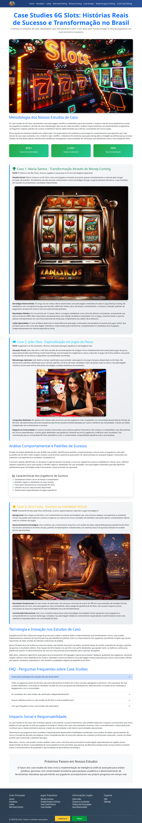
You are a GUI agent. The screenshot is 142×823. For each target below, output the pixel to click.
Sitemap (107, 801)
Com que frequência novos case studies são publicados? (35, 706)
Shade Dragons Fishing (105, 3)
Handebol (40, 3)
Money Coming (75, 3)
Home (31, 3)
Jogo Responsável (79, 807)
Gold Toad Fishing (124, 3)
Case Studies (88, 3)
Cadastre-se (62, 819)
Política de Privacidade (81, 804)
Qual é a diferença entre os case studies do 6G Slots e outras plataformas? (42, 700)
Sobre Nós (76, 799)
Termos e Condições (80, 801)
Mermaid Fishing (60, 3)
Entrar (79, 819)
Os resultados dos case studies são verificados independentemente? (40, 694)
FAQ (105, 799)
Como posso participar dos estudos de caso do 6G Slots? (35, 677)
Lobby (48, 3)
